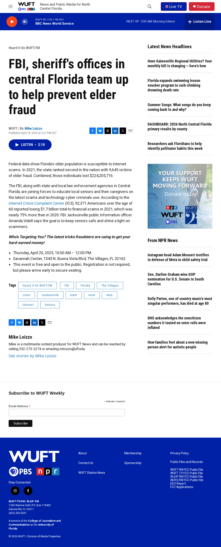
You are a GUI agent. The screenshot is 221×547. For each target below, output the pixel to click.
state (73, 295)
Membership (133, 453)
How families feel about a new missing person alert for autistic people (178, 344)
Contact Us (85, 463)
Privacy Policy (179, 453)
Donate (203, 6)
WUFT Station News (91, 472)
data (109, 295)
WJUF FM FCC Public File (186, 476)
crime (26, 295)
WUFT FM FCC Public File (186, 469)
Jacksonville (50, 295)
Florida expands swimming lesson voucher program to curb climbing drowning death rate (174, 85)
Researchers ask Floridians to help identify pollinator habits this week (175, 146)
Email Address (20, 406)
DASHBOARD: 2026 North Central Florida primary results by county (180, 126)
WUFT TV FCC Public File (186, 473)
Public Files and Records (186, 462)
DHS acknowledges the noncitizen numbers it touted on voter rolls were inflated (177, 323)
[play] (11, 21)
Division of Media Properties (44, 536)
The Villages (110, 285)
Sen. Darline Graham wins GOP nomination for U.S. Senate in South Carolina (176, 279)
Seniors (50, 304)
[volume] (24, 22)
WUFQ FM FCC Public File (186, 480)
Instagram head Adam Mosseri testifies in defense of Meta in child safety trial (178, 257)
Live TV (175, 6)
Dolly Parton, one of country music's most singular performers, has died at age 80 (180, 301)
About (82, 453)
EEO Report (178, 483)
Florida (85, 285)
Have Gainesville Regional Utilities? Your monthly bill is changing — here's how (180, 63)
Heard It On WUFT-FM (24, 48)
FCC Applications (181, 487)
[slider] (31, 21)
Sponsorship (132, 463)
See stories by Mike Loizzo (32, 355)
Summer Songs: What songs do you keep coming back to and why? (179, 107)
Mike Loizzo (33, 128)
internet (28, 304)
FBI (67, 285)
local (91, 295)
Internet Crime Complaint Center (36, 203)
